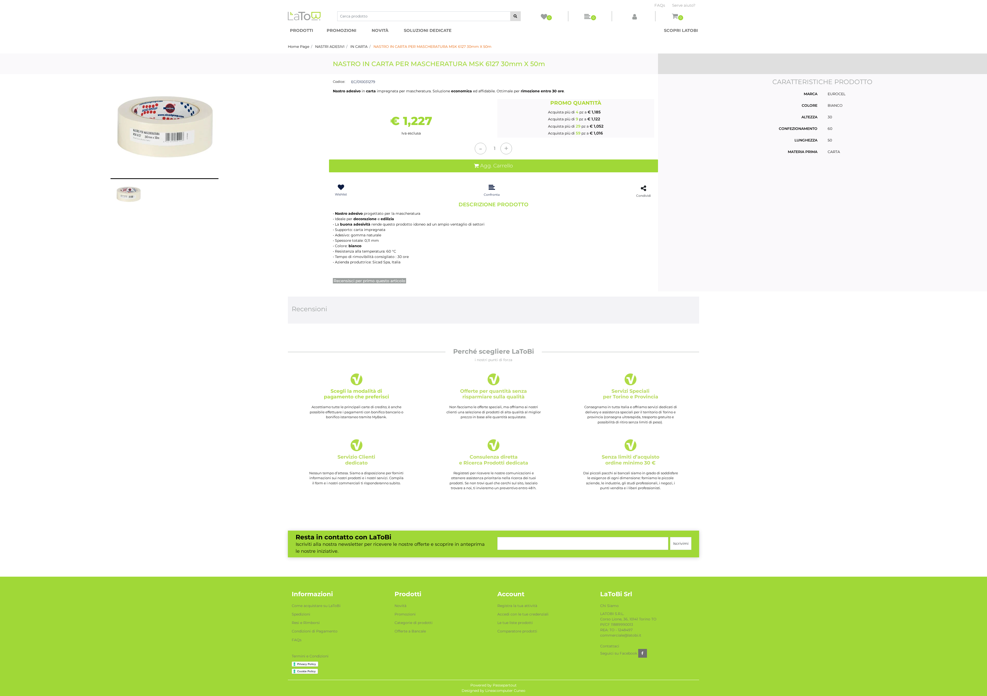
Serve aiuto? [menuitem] (684, 5)
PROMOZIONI (341, 30)
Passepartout (505, 685)
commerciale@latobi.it (620, 635)
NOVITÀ (380, 30)
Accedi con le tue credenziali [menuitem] (523, 614)
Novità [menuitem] (400, 605)
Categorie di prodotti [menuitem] (414, 622)
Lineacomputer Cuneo (505, 690)
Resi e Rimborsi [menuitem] (306, 622)
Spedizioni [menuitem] (301, 614)
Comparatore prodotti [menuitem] (517, 631)
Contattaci (609, 646)
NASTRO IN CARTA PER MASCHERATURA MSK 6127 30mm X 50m (432, 46)
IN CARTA (359, 46)
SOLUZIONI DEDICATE (428, 30)
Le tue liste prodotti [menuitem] (515, 622)
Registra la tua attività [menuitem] (517, 605)
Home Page (298, 46)
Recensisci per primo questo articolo (369, 280)
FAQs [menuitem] (659, 5)
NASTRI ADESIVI (329, 46)
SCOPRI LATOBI (681, 30)
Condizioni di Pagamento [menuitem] (314, 631)
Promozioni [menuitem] (405, 614)
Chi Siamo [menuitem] (609, 605)
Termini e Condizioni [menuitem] (310, 656)
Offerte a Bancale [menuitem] (410, 631)
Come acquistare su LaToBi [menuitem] (316, 605)
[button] (515, 16)
